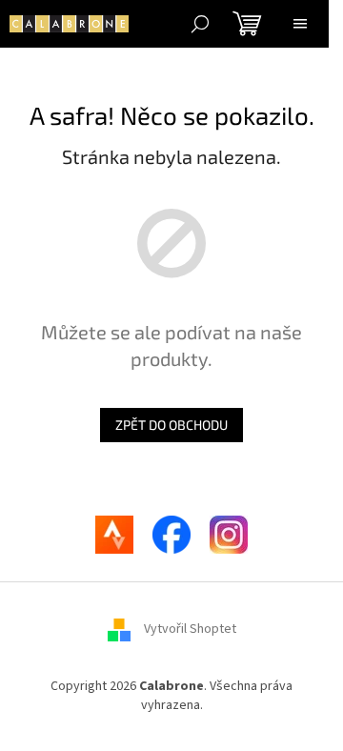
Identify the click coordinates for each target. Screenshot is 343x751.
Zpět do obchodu (171, 424)
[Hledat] (200, 24)
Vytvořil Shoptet (190, 629)
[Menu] (300, 24)
